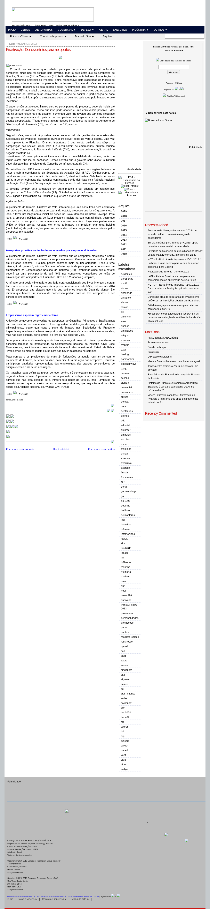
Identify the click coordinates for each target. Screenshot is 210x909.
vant (123, 755)
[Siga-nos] (8, 433)
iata (123, 519)
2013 (124, 239)
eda (123, 420)
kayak (124, 538)
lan (122, 557)
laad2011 (126, 548)
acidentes (126, 274)
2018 (124, 216)
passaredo (127, 613)
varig (124, 759)
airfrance (126, 297)
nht (122, 586)
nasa (124, 581)
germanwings (128, 491)
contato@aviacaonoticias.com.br (21, 896)
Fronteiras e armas (158, 342)
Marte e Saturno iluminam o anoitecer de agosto (174, 361)
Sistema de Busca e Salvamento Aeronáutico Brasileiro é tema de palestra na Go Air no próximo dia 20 (173, 387)
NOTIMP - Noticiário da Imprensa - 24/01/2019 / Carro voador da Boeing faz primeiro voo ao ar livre (174, 288)
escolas (125, 439)
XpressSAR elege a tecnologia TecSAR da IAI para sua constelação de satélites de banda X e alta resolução (174, 317)
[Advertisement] (130, 104)
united (124, 750)
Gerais (25, 29)
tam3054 (126, 712)
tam (123, 707)
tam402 (125, 717)
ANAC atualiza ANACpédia (163, 337)
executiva (126, 463)
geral (124, 486)
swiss (124, 698)
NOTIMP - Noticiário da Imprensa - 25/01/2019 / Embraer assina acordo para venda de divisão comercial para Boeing (174, 263)
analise (125, 326)
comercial (126, 387)
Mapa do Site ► (84, 36)
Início (12, 29)
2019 (124, 211)
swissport (126, 703)
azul (123, 349)
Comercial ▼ (67, 29)
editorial (125, 425)
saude (124, 665)
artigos (125, 335)
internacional (128, 534)
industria (126, 524)
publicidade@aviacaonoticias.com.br (83, 896)
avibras (125, 345)
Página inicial (61, 449)
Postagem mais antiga (101, 449)
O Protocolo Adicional (160, 356)
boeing (125, 354)
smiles (124, 684)
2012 (124, 244)
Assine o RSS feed (174, 83)
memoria (126, 571)
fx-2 (123, 482)
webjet (124, 769)
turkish (124, 745)
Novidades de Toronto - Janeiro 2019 (168, 271)
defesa (125, 401)
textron (125, 726)
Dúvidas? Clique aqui (175, 96)
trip (122, 736)
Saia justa (153, 352)
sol (122, 689)
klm (123, 543)
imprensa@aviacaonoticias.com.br (51, 896)
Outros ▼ (160, 29)
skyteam (125, 679)
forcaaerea (127, 477)
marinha (125, 567)
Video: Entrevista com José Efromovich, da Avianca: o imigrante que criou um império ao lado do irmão (173, 399)
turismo (125, 740)
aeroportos (127, 278)
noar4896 (126, 595)
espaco (125, 444)
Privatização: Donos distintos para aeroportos (38, 49)
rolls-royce (127, 641)
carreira (125, 373)
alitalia (124, 307)
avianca (125, 340)
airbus (124, 288)
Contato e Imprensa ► (53, 36)
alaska (124, 302)
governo (125, 505)
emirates (126, 434)
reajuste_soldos (130, 637)
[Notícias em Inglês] (12, 428)
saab (124, 655)
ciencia (125, 382)
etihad (124, 453)
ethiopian (126, 449)
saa (123, 651)
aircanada (126, 293)
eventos (125, 458)
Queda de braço (157, 347)
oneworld (126, 600)
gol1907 (125, 500)
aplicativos (127, 330)
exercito (125, 467)
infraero (125, 529)
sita (123, 674)
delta (124, 406)
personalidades (129, 618)
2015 (124, 230)
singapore (126, 670)
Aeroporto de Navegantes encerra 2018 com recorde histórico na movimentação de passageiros (172, 234)
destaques (127, 411)
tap (122, 722)
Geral (103, 29)
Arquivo (107, 36)
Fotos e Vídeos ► (21, 36)
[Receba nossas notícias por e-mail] (10, 422)
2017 (124, 220)
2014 (124, 235)
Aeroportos (44, 29)
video (124, 764)
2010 (124, 254)
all (122, 311)
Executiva (120, 29)
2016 (124, 225)
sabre (124, 660)
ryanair (125, 646)
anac (124, 321)
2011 (124, 249)
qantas (125, 632)
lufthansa (126, 562)
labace (125, 552)
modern (125, 576)
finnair (124, 472)
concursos (126, 392)
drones (125, 415)
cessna (125, 378)
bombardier (127, 359)
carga (124, 368)
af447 (124, 283)
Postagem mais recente (20, 449)
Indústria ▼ (140, 29)
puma (124, 627)
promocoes (127, 622)
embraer (125, 430)
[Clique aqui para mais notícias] (10, 417)
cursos (124, 397)
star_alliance (128, 693)
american (126, 316)
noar (123, 590)
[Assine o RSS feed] (8, 438)
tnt (122, 731)
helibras (125, 510)
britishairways (128, 363)
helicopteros (128, 515)
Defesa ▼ (87, 29)
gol (122, 496)
